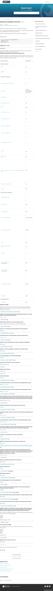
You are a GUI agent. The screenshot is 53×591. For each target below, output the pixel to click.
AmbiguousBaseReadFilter (40, 46)
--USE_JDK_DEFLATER (5, 262)
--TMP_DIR (3, 253)
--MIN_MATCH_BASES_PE (5, 125)
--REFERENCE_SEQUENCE (6, 246)
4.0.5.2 (11, 19)
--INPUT (2, 66)
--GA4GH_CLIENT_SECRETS (6, 217)
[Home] (6, 1)
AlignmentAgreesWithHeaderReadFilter (42, 38)
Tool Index (8, 19)
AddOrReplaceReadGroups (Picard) (41, 35)
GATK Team (6, 24)
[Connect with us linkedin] (49, 586)
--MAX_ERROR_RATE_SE (5, 118)
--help (2, 106)
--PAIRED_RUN (3, 156)
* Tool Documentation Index (40, 23)
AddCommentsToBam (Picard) (40, 30)
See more (37, 51)
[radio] (14, 556)
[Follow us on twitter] (45, 586)
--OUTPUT (2, 150)
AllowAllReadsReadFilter (39, 43)
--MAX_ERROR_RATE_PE (5, 112)
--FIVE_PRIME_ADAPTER (5, 103)
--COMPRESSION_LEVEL (5, 197)
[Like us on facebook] (47, 586)
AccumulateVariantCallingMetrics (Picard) (41, 27)
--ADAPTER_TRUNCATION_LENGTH (7, 83)
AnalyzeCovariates (38, 49)
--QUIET (2, 242)
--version (2, 188)
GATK (4, 19)
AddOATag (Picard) (38, 33)
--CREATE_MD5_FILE (4, 211)
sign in (3, 580)
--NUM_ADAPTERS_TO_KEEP (6, 142)
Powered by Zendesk (48, 590)
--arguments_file (4, 97)
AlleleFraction (37, 41)
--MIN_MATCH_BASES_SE (5, 133)
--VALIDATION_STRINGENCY (6, 284)
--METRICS (3, 71)
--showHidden (3, 302)
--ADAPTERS (3, 91)
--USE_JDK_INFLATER (5, 269)
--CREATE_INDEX (4, 204)
